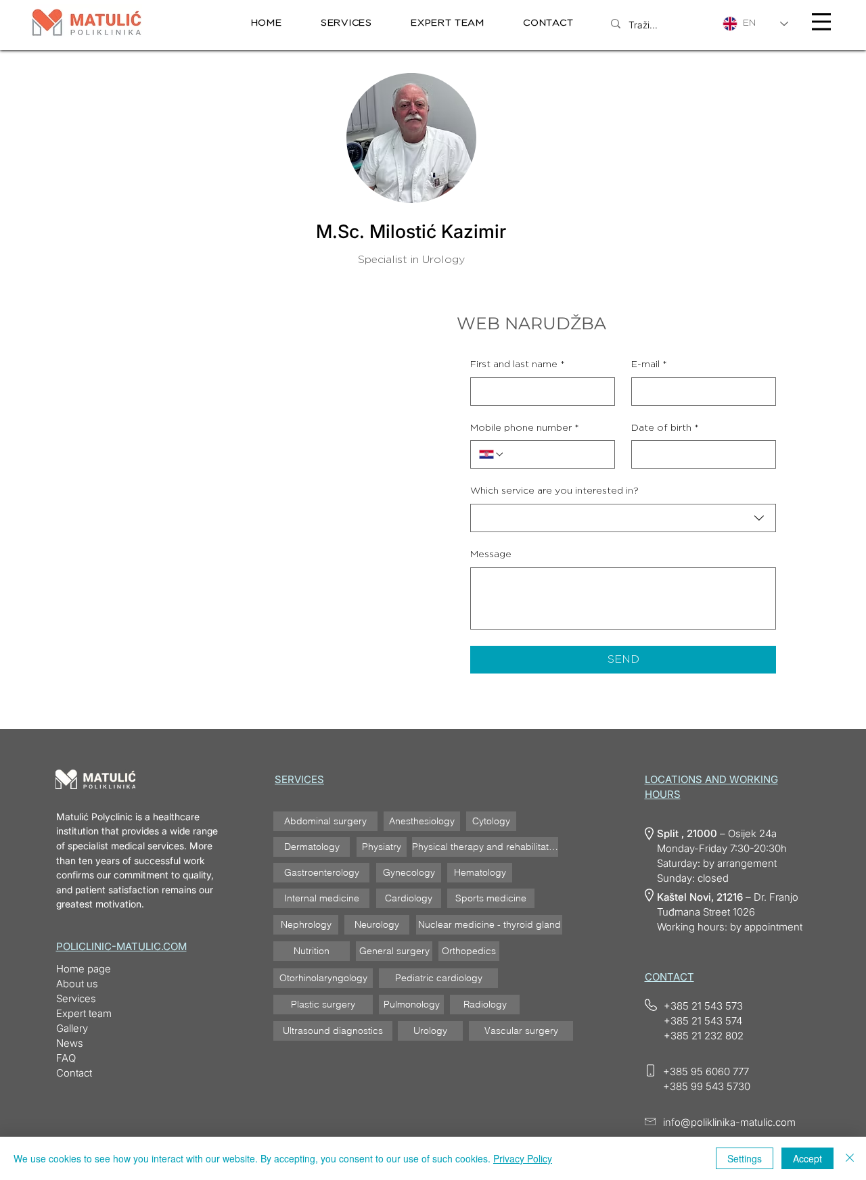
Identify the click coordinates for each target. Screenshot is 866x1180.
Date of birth (665, 428)
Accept (807, 1158)
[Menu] (821, 21)
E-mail (649, 364)
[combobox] (623, 518)
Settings (744, 1158)
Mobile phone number (524, 428)
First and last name (517, 364)
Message (490, 554)
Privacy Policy (522, 1158)
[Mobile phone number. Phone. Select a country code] (492, 454)
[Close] (850, 1158)
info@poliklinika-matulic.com (729, 1122)
